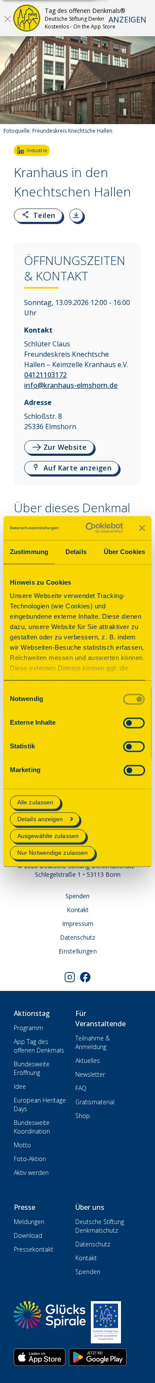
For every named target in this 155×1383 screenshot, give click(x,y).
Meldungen (29, 1222)
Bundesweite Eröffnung (32, 1068)
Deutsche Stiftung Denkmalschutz (99, 1226)
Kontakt (78, 910)
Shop (82, 1116)
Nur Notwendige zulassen (52, 853)
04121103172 (45, 375)
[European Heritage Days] (106, 1322)
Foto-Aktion (30, 1159)
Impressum (77, 923)
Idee (20, 1086)
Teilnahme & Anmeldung (92, 1042)
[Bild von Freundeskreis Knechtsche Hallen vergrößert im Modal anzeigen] (141, 114)
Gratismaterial (95, 1102)
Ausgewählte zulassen (48, 835)
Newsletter (90, 1074)
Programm (28, 1028)
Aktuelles (87, 1060)
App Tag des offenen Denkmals (39, 1045)
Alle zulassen (35, 802)
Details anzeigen (40, 819)
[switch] (134, 722)
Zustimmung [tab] (29, 551)
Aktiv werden (31, 1172)
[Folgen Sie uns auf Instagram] (70, 977)
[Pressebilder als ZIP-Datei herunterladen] (76, 215)
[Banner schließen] (142, 528)
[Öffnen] (7, 18)
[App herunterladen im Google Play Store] (98, 1357)
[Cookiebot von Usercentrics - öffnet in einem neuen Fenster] (91, 527)
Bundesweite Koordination (32, 1126)
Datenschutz (77, 937)
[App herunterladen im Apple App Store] (39, 1357)
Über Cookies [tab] (124, 551)
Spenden (77, 896)
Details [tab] (76, 551)
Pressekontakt (33, 1249)
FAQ (81, 1088)
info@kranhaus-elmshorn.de (71, 385)
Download (28, 1235)
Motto (22, 1145)
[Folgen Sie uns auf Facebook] (85, 977)
